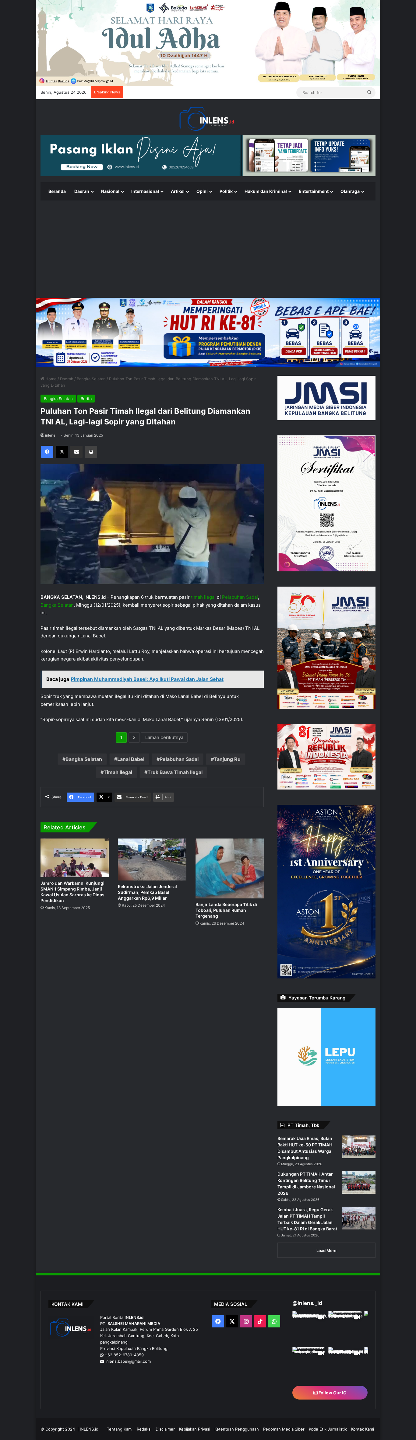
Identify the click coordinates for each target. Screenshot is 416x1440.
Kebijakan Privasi (194, 1429)
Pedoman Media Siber (284, 1429)
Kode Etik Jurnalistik (328, 1429)
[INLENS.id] (208, 119)
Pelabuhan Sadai (240, 597)
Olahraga (350, 191)
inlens (50, 435)
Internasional (145, 191)
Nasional (110, 191)
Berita (86, 398)
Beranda (57, 191)
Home (50, 378)
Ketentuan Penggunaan (236, 1429)
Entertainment (314, 191)
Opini (202, 191)
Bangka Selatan (91, 378)
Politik (226, 191)
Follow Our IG (332, 1392)
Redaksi (144, 1429)
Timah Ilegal (118, 772)
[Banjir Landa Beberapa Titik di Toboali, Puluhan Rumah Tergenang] (230, 868)
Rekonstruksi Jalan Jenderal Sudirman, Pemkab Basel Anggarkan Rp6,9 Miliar (147, 892)
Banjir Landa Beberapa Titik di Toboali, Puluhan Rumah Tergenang (226, 910)
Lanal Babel (130, 759)
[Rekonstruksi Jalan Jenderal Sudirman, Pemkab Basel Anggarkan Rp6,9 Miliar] (152, 859)
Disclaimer (165, 1429)
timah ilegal (203, 597)
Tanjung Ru (227, 759)
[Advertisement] (208, 249)
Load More (326, 1250)
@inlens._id (307, 1303)
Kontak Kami (362, 1429)
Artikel (178, 191)
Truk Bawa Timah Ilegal (175, 772)
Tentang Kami (119, 1429)
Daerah (81, 191)
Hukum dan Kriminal (266, 191)
